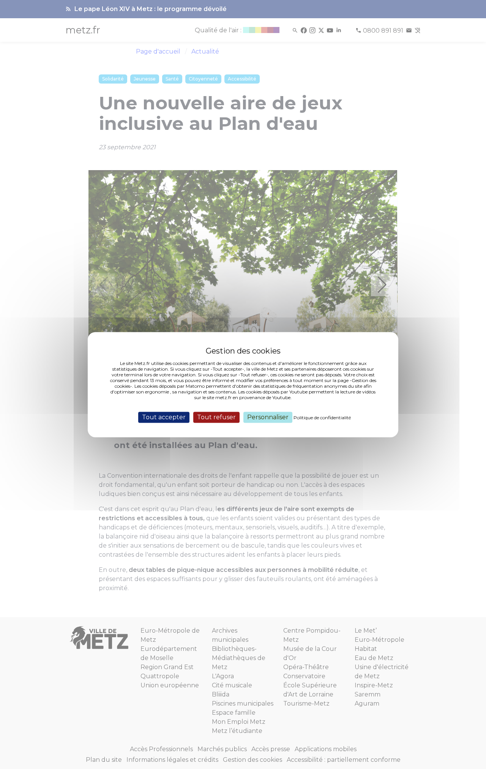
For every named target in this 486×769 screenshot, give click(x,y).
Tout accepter (164, 417)
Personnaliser (268, 417)
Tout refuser (216, 417)
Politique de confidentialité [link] (322, 417)
